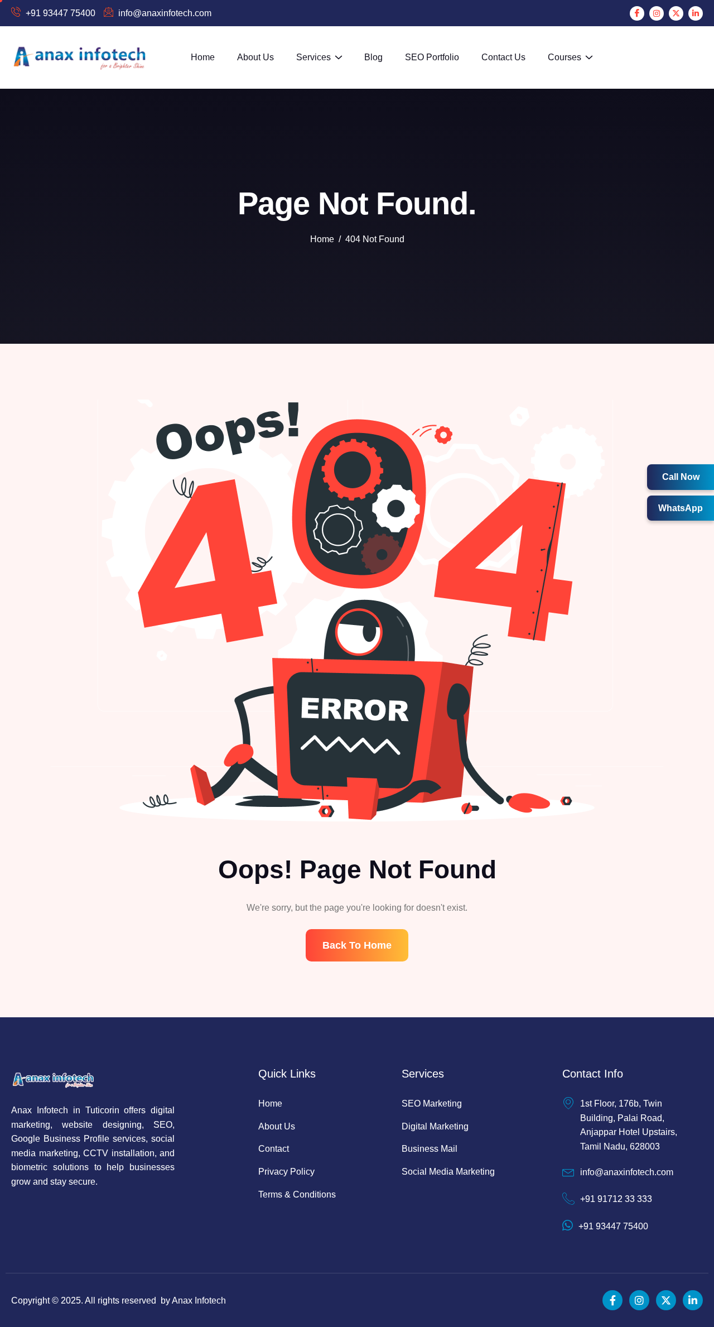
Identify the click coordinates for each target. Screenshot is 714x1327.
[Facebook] (637, 13)
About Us (255, 57)
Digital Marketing (435, 1126)
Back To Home (357, 945)
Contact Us (503, 57)
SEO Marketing (432, 1103)
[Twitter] (676, 13)
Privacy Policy (286, 1171)
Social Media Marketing (448, 1171)
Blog (373, 57)
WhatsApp (680, 508)
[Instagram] (656, 13)
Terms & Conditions (297, 1194)
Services (313, 57)
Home (203, 57)
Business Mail (429, 1148)
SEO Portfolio (432, 57)
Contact (273, 1148)
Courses (564, 57)
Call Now (680, 477)
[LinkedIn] (695, 13)
